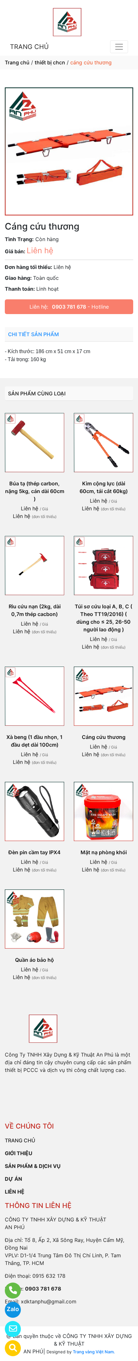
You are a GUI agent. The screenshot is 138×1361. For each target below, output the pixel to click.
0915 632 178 (48, 1276)
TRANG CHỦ (29, 47)
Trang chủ (17, 62)
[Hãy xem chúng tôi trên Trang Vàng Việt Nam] (9, 1348)
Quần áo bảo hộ (34, 960)
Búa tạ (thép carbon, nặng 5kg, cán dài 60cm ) (34, 491)
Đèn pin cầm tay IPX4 (34, 852)
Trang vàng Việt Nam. (94, 1351)
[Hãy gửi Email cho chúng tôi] (9, 1329)
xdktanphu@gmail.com (48, 1301)
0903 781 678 (69, 307)
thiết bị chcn (50, 62)
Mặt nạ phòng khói (104, 852)
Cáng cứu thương (103, 737)
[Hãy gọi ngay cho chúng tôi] (9, 1290)
